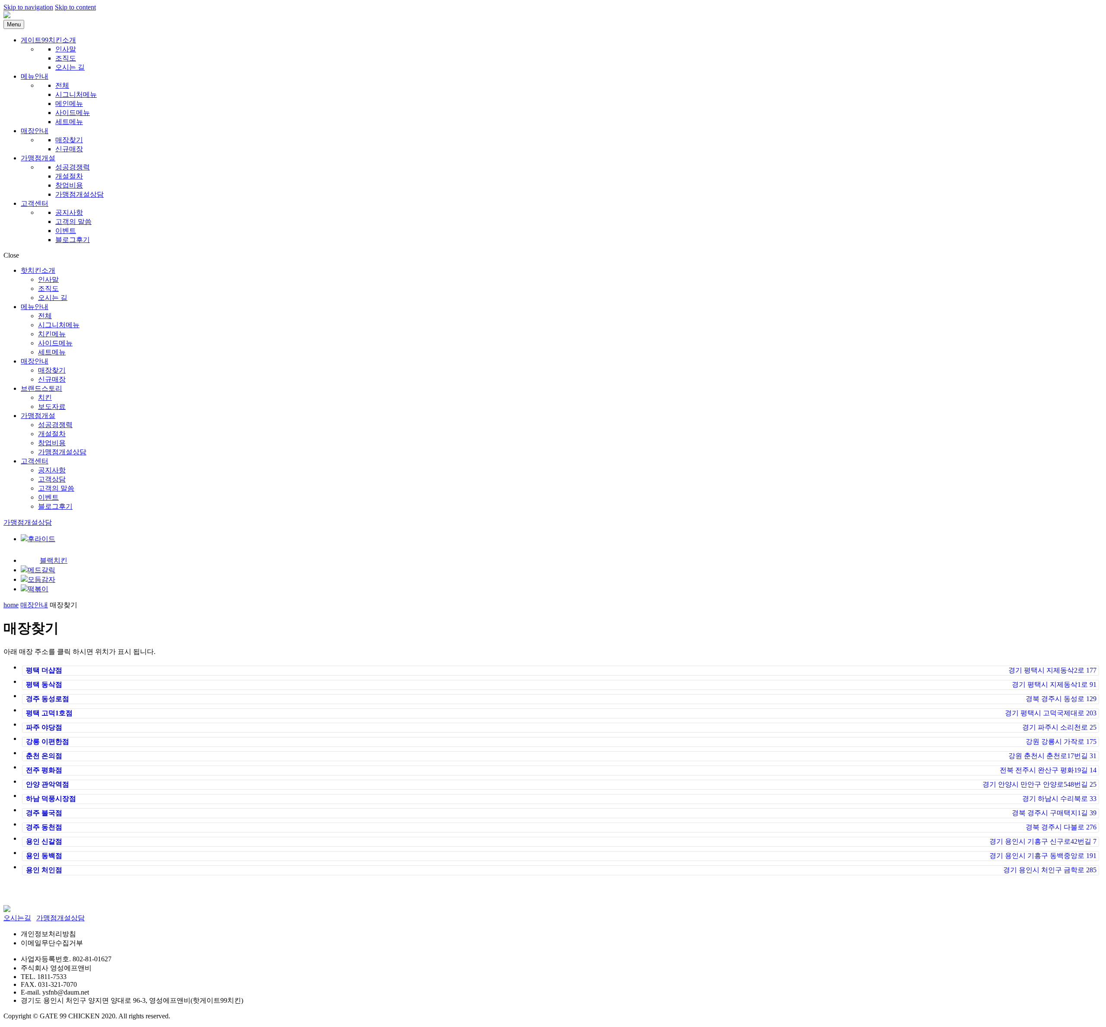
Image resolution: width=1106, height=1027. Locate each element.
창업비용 (69, 185)
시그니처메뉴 (76, 94)
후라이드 (41, 538)
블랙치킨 (53, 560)
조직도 (65, 58)
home (11, 605)
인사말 (65, 49)
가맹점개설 (38, 158)
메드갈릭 (41, 570)
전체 (62, 85)
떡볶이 (38, 589)
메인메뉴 (69, 103)
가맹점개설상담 (79, 194)
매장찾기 (69, 140)
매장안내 (34, 130)
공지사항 (69, 212)
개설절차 (69, 176)
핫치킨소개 (38, 270)
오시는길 (17, 918)
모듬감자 (41, 579)
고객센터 (34, 203)
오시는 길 (70, 67)
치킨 (45, 397)
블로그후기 (72, 239)
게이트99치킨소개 (48, 40)
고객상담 (52, 479)
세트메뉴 (69, 121)
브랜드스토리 (41, 388)
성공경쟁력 (72, 167)
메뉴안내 (34, 76)
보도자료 (52, 406)
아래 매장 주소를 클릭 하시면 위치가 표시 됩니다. (79, 651)
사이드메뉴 (72, 112)
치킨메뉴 (52, 334)
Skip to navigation (28, 7)
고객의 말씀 (73, 221)
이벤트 (65, 230)
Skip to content (75, 7)
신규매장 (69, 149)
